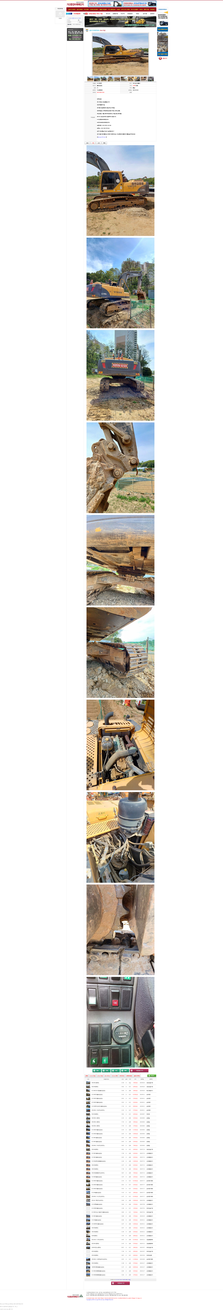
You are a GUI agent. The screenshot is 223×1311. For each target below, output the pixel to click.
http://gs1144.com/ (102, 137)
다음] (129, 1279)
